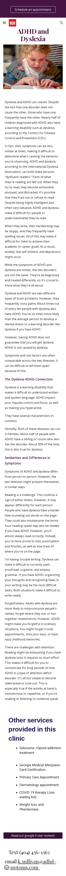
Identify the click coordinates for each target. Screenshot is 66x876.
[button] (4, 23)
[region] (33, 9)
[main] (33, 35)
